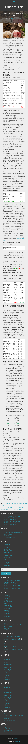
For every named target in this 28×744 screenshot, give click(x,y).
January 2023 (7, 546)
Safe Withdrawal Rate (9, 537)
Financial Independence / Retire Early (15, 503)
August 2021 (7, 557)
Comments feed (8, 730)
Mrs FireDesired (15, 20)
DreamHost (17, 741)
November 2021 (8, 552)
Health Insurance (8, 534)
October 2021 (7, 554)
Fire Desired (14, 7)
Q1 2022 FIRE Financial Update (12, 524)
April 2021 (6, 564)
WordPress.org (7, 732)
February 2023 (7, 544)
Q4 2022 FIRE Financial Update (12, 519)
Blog (4, 503)
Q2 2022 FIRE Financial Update (12, 523)
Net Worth (6, 536)
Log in (5, 727)
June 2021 (6, 560)
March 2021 (7, 565)
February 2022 (7, 547)
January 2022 (7, 549)
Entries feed (7, 728)
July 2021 (6, 559)
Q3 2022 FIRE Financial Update (12, 521)
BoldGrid (16, 738)
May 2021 (6, 562)
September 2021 (8, 555)
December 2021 (8, 550)
